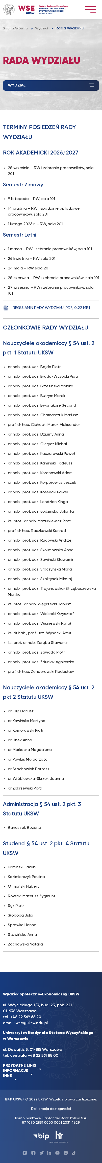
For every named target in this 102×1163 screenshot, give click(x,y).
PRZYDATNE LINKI (19, 1066)
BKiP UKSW (14, 1099)
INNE (7, 1076)
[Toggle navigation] (90, 9)
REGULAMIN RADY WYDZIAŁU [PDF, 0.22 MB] (51, 308)
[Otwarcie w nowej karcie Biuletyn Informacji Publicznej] (41, 1136)
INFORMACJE (15, 1071)
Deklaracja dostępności (51, 1109)
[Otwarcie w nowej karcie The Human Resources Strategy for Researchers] (59, 1136)
